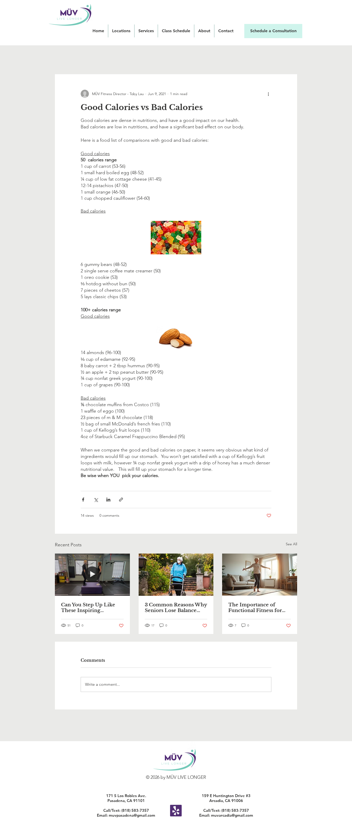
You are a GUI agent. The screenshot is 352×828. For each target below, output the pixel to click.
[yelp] (176, 810)
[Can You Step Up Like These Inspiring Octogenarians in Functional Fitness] (92, 575)
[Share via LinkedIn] (108, 499)
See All (291, 544)
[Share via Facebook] (83, 499)
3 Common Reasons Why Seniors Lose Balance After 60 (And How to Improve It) (176, 607)
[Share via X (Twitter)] (95, 499)
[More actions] (268, 94)
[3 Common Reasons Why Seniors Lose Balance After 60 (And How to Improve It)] (176, 575)
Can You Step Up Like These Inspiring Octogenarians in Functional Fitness (88, 607)
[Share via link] (121, 499)
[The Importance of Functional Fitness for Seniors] (259, 575)
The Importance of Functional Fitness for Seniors (255, 607)
